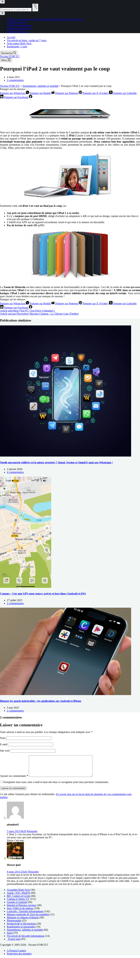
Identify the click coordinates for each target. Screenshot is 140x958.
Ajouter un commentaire (14, 775)
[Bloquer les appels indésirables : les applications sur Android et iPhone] (65, 694)
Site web (4, 750)
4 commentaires (15, 472)
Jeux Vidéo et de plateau (20, 908)
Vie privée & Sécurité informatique (25, 935)
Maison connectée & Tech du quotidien (28, 914)
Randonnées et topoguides (21, 926)
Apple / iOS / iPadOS (18, 892)
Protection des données (19, 953)
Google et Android (17, 902)
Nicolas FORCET (10, 56)
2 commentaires (15, 80)
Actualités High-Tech (18, 889)
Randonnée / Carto (17, 46)
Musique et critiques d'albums (23, 917)
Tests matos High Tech (19, 43)
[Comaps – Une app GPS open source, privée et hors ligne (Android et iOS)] (25, 586)
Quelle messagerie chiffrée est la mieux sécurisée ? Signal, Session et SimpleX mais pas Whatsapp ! (56, 462)
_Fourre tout (13, 939)
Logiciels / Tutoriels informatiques (25, 911)
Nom (3, 738)
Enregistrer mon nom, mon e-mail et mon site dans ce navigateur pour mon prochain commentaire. (56, 782)
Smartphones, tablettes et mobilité (40, 86)
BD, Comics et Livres (18, 895)
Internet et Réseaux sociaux (21, 905)
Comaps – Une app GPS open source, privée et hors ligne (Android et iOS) (43, 593)
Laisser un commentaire (13, 788)
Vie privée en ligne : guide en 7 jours (26, 40)
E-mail (4, 744)
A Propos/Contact (16, 950)
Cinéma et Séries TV (18, 899)
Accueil (11, 37)
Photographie (14, 920)
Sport (10, 932)
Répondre (32, 831)
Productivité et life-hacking (21, 923)
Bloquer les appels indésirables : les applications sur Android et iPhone (40, 701)
